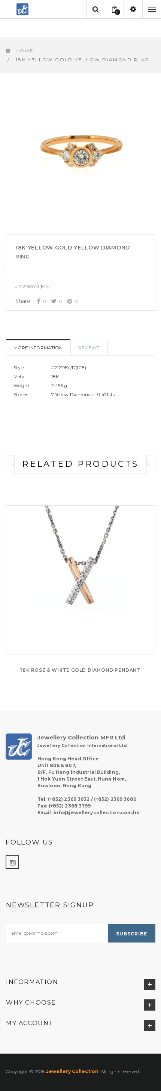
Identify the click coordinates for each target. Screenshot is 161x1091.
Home (24, 50)
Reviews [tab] (88, 347)
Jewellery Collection (72, 1071)
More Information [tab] (38, 347)
